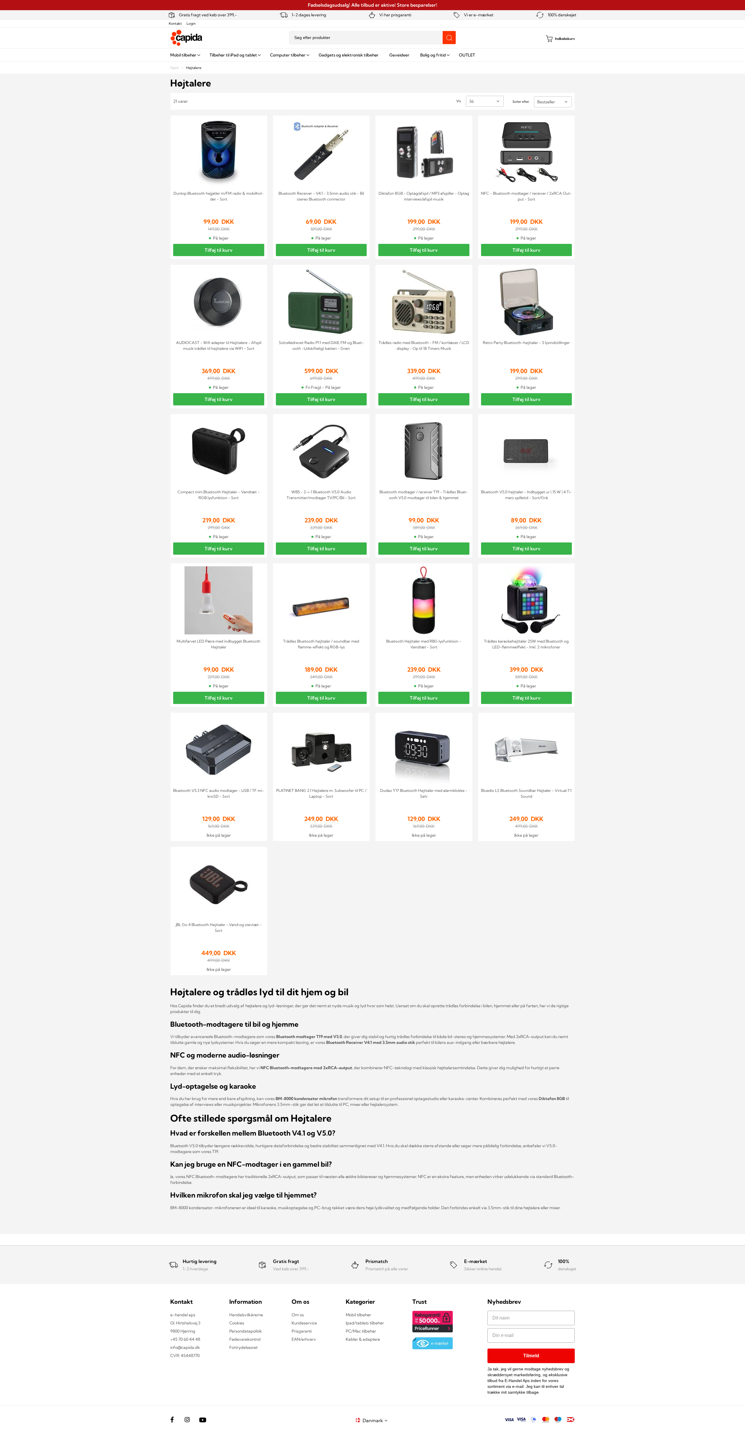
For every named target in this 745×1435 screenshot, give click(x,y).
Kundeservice (304, 1323)
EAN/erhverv (304, 1339)
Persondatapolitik (245, 1331)
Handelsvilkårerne (246, 1314)
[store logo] (186, 37)
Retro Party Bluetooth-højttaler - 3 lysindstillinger (526, 342)
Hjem (175, 67)
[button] (376, 1420)
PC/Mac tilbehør (361, 1331)
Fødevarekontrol (244, 1339)
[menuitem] (184, 55)
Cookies (236, 1323)
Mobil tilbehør (358, 1314)
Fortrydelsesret (243, 1347)
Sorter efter (520, 102)
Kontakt (175, 23)
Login (191, 23)
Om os (298, 1314)
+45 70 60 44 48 (185, 1339)
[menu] (372, 55)
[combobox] (372, 37)
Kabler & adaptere (363, 1339)
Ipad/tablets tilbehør (365, 1323)
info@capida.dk (185, 1347)
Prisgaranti (302, 1331)
